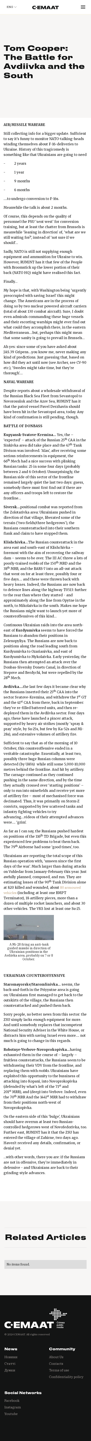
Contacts (56, 1364)
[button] (10, 7)
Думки (9, 1370)
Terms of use (59, 1370)
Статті (9, 1364)
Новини (10, 1357)
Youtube (11, 1414)
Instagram (12, 1407)
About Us (56, 1357)
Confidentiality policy (66, 1377)
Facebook (11, 1401)
